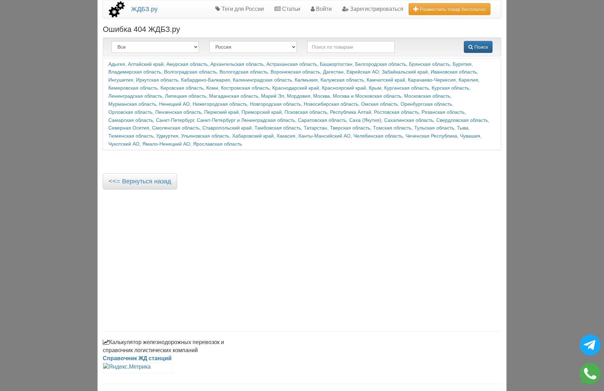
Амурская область (187, 64)
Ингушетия (120, 80)
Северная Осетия (128, 128)
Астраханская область (291, 64)
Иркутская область (157, 80)
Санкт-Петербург (175, 120)
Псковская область (306, 112)
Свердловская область (462, 120)
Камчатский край (386, 80)
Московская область (427, 96)
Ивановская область (454, 72)
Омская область (379, 104)
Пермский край (221, 112)
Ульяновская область (205, 136)
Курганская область (406, 88)
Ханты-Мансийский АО (324, 136)
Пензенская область (178, 112)
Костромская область (245, 88)
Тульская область (434, 128)
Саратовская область (322, 120)
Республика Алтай (350, 112)
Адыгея (116, 64)
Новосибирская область (331, 104)
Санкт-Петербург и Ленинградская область (246, 120)
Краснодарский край (295, 88)
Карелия (468, 80)
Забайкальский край (405, 72)
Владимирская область (134, 72)
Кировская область (181, 88)
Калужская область (342, 80)
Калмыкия (306, 80)
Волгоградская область (190, 72)
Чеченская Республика (431, 136)
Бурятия (462, 64)
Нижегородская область (220, 104)
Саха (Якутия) (365, 120)
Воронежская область (295, 72)
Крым (375, 88)
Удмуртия (167, 136)
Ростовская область (396, 112)
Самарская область (130, 120)
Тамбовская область (277, 128)
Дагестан (333, 72)
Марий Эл (272, 96)
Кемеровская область (133, 88)
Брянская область (429, 64)
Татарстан (315, 128)
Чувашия (470, 136)
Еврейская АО (362, 72)
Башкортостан (336, 64)
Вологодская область (244, 72)
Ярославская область (217, 144)
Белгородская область (380, 64)
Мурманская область (132, 104)
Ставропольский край (227, 128)
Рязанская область (443, 112)
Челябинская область (378, 136)
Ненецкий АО (174, 104)
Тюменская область (130, 136)
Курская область (450, 88)
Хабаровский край (253, 136)
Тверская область (350, 128)
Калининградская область (262, 80)
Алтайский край (146, 64)
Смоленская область (176, 128)
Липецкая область (185, 96)
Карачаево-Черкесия (432, 80)
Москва (321, 96)
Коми (212, 88)
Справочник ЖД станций (137, 358)
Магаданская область (233, 96)
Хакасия (285, 136)
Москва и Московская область (367, 96)
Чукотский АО (123, 144)
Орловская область (130, 112)
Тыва (462, 128)
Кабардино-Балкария (205, 80)
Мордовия (298, 96)
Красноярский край (344, 88)
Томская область (392, 128)
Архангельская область (237, 64)
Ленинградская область (135, 96)
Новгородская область (275, 104)
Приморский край (262, 112)
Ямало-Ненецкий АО (166, 144)
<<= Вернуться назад (140, 181)
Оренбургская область (426, 104)
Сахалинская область (408, 120)
